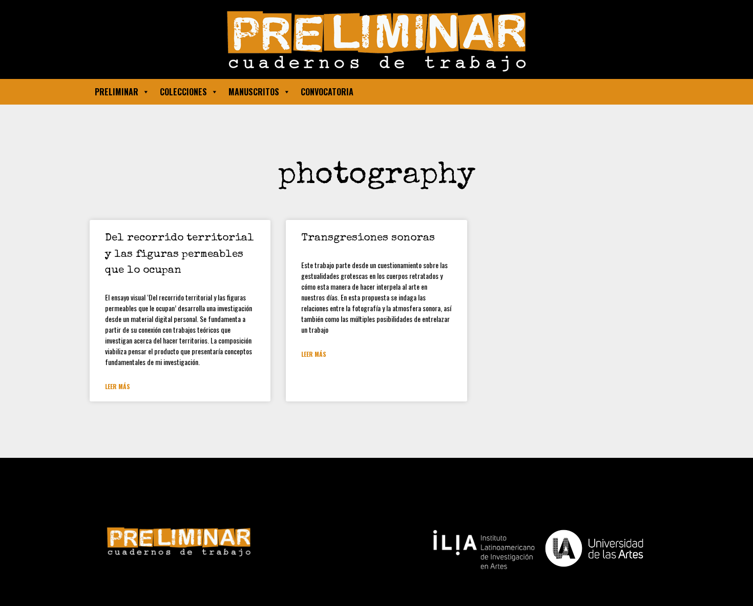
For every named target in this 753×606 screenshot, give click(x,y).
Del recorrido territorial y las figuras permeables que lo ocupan (179, 254)
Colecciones (183, 92)
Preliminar (116, 92)
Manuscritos (253, 92)
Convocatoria (327, 92)
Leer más (117, 386)
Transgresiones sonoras (368, 238)
